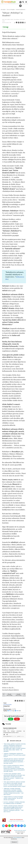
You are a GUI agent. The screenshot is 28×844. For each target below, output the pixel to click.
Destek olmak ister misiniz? (20, 830)
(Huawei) (22, 821)
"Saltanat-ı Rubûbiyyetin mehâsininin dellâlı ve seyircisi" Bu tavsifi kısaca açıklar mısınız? (15, 755)
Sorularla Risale (7, 704)
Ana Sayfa (3, 9)
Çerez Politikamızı (17, 837)
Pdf (17, 710)
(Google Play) (12, 821)
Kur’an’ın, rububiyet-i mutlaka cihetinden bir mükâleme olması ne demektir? (14, 802)
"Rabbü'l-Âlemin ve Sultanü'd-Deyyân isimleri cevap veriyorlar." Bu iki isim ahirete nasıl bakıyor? (13, 798)
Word (10, 710)
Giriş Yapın (14, 736)
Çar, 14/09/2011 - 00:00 (9, 729)
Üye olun (22, 736)
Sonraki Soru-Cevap (18, 694)
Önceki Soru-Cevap (9, 694)
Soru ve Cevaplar (11, 9)
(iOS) (17, 821)
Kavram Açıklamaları (21, 9)
